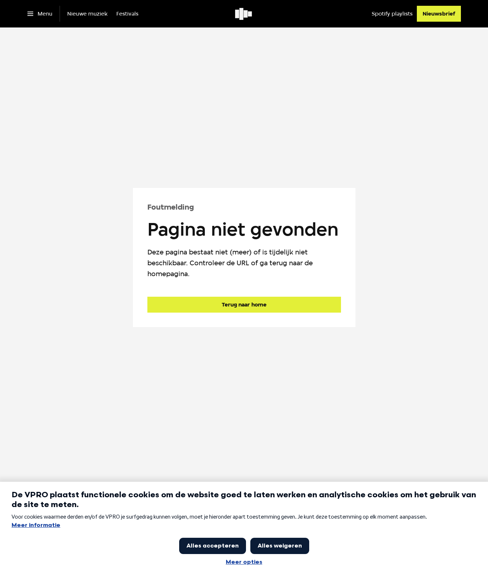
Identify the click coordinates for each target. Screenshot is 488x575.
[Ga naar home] (244, 14)
